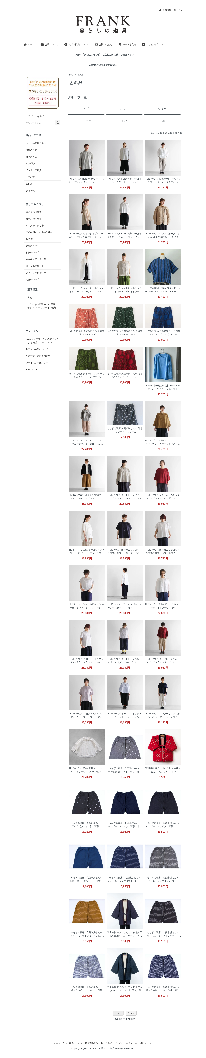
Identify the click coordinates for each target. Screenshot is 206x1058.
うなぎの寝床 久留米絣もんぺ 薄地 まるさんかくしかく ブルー (162, 333)
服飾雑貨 (30, 190)
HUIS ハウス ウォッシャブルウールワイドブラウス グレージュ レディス (86, 235)
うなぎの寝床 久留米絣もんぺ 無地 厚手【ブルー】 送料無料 (86, 879)
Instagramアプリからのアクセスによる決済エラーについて (42, 341)
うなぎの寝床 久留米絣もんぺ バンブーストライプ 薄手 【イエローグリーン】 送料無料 (163, 825)
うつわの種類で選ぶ (36, 143)
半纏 (162, 120)
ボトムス (124, 108)
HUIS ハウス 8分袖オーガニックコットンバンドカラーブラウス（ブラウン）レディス (162, 442)
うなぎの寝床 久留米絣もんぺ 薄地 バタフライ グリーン (124, 333)
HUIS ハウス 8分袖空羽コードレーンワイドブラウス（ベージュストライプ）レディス (86, 770)
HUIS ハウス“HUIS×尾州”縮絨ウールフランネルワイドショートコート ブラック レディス (86, 497)
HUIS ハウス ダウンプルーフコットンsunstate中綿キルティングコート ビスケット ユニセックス (163, 235)
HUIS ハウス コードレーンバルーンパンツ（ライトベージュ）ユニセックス (163, 661)
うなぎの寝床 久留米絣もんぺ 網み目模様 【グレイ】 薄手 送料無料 (87, 989)
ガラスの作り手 (34, 218)
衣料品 (80, 75)
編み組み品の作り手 (36, 259)
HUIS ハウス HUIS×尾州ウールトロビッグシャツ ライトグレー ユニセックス (86, 180)
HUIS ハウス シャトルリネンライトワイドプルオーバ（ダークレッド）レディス (163, 497)
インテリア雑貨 (34, 170)
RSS (28, 369)
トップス (86, 108)
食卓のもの (31, 150)
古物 (29, 297)
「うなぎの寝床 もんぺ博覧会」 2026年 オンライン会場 (41, 306)
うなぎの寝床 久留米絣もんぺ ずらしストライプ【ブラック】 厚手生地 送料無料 (164, 934)
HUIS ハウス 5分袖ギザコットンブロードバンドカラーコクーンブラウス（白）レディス (86, 551)
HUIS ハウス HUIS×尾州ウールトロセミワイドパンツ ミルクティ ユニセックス (163, 180)
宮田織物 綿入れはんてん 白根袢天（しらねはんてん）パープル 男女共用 (124, 934)
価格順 (168, 133)
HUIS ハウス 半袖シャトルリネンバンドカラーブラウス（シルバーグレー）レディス (86, 661)
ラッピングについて (156, 44)
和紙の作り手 (32, 252)
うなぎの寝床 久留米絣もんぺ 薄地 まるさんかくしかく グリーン (86, 375)
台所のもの (31, 156)
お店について (51, 44)
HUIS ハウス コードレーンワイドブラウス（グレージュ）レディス (125, 497)
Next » (131, 1013)
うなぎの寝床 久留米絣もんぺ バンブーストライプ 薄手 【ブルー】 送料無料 (125, 825)
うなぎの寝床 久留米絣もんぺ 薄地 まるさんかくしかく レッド (124, 375)
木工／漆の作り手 (35, 225)
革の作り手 (31, 239)
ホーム (31, 44)
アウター (86, 120)
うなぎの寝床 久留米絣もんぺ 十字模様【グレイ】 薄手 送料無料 (125, 770)
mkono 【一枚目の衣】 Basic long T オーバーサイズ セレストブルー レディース (163, 387)
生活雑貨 (30, 177)
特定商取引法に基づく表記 (98, 1043)
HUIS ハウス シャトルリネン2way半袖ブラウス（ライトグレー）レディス (86, 606)
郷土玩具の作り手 (35, 266)
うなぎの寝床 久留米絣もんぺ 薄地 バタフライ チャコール (124, 430)
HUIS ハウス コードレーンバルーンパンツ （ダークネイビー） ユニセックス (124, 661)
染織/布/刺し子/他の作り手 (39, 232)
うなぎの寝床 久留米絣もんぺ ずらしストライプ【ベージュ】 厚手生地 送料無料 (87, 934)
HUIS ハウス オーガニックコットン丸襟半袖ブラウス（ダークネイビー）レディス (125, 551)
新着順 (178, 133)
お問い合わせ (105, 44)
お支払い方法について (37, 349)
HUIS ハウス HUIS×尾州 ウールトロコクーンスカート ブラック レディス (124, 235)
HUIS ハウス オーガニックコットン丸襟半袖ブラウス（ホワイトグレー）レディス (163, 551)
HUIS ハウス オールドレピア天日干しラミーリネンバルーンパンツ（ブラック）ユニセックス (125, 715)
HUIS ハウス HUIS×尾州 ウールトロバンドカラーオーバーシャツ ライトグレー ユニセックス (125, 180)
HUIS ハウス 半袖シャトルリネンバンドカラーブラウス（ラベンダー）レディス (86, 715)
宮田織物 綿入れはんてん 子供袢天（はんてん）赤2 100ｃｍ (162, 770)
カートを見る (129, 44)
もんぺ (124, 120)
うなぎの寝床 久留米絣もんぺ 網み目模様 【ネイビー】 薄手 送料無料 (163, 989)
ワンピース (162, 108)
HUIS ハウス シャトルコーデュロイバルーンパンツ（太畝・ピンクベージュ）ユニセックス (86, 442)
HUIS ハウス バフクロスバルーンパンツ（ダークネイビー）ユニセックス (125, 606)
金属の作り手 (32, 245)
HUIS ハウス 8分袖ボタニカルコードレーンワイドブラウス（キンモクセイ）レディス (162, 606)
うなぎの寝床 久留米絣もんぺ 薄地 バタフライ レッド (86, 333)
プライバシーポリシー (37, 362)
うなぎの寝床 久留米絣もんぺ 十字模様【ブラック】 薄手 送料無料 (87, 825)
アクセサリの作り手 (36, 273)
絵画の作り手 (32, 279)
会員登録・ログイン (172, 10)
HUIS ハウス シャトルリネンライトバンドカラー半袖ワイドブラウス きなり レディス (125, 290)
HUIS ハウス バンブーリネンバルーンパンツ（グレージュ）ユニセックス (163, 715)
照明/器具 (30, 163)
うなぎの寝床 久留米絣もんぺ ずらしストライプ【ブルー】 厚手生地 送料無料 (125, 879)
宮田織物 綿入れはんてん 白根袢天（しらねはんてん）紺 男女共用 (124, 989)
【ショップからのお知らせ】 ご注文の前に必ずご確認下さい (103, 54)
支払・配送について (79, 44)
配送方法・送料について (38, 356)
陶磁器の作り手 (34, 212)
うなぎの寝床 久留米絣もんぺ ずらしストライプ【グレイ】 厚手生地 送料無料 (163, 879)
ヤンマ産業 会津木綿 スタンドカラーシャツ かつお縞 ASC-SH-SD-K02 (162, 290)
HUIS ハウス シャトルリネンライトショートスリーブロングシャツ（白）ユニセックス (86, 290)
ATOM (35, 369)
